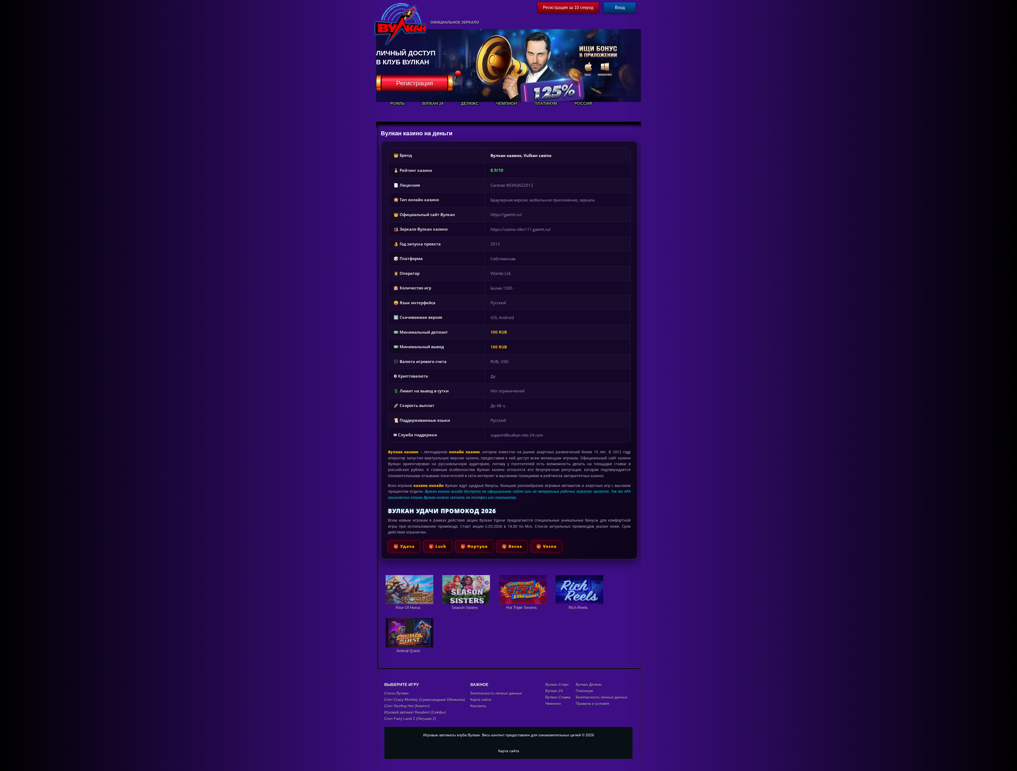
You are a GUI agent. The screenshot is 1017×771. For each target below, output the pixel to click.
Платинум (584, 691)
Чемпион (553, 703)
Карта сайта (480, 699)
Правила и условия (592, 703)
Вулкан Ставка (557, 697)
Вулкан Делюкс (589, 684)
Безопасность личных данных (496, 693)
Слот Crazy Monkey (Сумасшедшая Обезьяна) (424, 699)
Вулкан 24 (554, 691)
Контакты (478, 706)
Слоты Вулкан (396, 693)
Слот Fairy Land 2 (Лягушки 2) (410, 718)
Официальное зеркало (454, 22)
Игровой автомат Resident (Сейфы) (415, 712)
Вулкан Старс (557, 684)
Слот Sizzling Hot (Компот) (407, 706)
